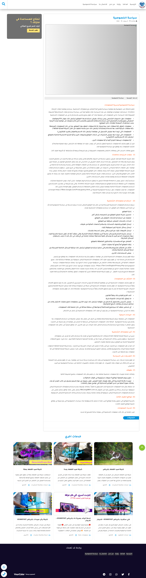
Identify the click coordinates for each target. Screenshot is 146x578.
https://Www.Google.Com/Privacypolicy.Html (73, 190)
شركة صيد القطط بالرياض (113, 469)
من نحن (112, 4)
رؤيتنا (119, 4)
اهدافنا (125, 4)
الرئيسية (133, 4)
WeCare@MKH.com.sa (88, 390)
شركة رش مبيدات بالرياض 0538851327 (32, 519)
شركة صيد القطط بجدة (73, 469)
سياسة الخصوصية (90, 4)
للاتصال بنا (103, 4)
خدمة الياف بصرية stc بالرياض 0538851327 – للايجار (73, 520)
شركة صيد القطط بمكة (32, 469)
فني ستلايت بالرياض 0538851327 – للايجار (113, 519)
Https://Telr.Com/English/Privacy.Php (110, 266)
